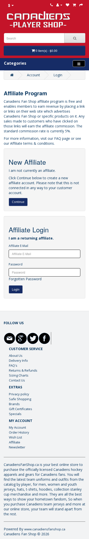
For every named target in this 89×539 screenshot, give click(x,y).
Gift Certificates (20, 409)
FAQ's (13, 365)
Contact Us (17, 380)
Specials (15, 414)
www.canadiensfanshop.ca (44, 529)
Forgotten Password (25, 279)
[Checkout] (81, 4)
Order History (19, 432)
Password (15, 264)
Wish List (15, 437)
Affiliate (14, 442)
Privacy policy (19, 394)
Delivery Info (18, 360)
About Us (15, 355)
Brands (14, 404)
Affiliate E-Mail (18, 246)
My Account (17, 427)
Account (33, 75)
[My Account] (59, 4)
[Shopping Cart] (74, 4)
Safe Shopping (20, 399)
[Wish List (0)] (67, 4)
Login (57, 75)
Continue (18, 202)
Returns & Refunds (23, 370)
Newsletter (17, 447)
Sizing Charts (18, 375)
